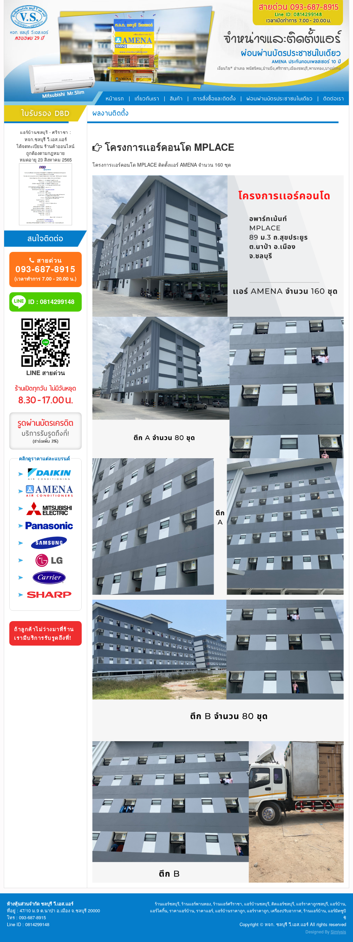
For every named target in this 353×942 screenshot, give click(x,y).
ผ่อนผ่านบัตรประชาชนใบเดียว (279, 98)
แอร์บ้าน (337, 903)
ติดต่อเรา (333, 98)
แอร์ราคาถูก (258, 910)
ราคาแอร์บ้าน (181, 910)
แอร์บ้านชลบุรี (256, 903)
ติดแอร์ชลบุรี (282, 903)
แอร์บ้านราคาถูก (230, 910)
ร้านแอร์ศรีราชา (227, 903)
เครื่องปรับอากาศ (286, 910)
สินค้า (176, 98)
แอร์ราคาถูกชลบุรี (312, 903)
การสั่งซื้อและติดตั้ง (214, 98)
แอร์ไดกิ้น (158, 910)
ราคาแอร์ (204, 910)
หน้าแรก (115, 98)
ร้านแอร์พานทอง (196, 903)
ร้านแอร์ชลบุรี (167, 903)
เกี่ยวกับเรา (147, 98)
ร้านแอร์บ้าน (314, 910)
